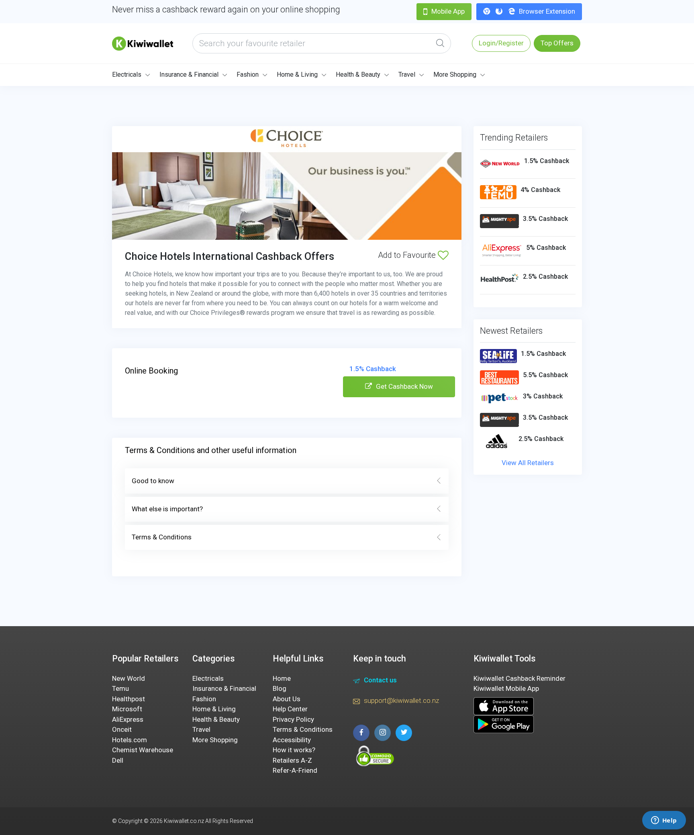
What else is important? (167, 509)
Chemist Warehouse (142, 750)
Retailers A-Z (292, 760)
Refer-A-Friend (295, 770)
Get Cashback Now (404, 386)
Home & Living (297, 74)
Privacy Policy (293, 719)
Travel (406, 74)
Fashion (248, 74)
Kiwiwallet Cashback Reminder (519, 678)
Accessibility (292, 740)
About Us (286, 699)
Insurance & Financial (188, 74)
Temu (120, 688)
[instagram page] (382, 733)
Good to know (153, 481)
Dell (117, 760)
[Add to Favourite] (443, 255)
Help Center (290, 709)
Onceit (122, 729)
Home (282, 678)
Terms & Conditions (162, 537)
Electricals (126, 74)
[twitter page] (404, 733)
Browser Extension (547, 11)
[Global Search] (440, 43)
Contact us (380, 680)
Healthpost (128, 699)
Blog (279, 688)
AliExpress (127, 719)
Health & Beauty (358, 74)
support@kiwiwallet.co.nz (401, 700)
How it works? (294, 750)
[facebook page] (361, 733)
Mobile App (448, 11)
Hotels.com (129, 740)
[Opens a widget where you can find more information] (664, 821)
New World (128, 678)
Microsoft (127, 709)
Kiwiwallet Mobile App (506, 688)
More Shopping (454, 74)
